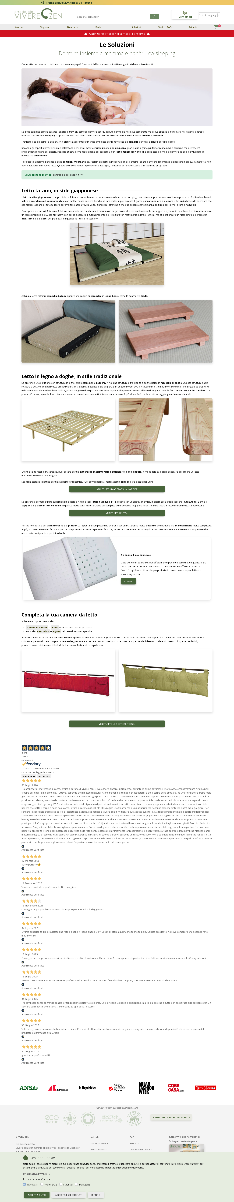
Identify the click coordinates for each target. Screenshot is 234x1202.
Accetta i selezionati (68, 1194)
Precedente (28, 776)
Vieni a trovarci (98, 1149)
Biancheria (73, 27)
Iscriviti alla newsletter (186, 1136)
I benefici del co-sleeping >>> (67, 174)
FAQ (132, 1137)
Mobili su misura (99, 1143)
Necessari (32, 1184)
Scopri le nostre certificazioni (171, 1117)
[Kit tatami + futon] (117, 253)
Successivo (44, 776)
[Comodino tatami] (68, 331)
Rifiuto (95, 1194)
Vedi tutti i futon (117, 513)
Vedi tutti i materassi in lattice (117, 489)
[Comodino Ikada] (166, 331)
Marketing (84, 1184)
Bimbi (98, 27)
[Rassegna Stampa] (28, 1088)
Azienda (193, 27)
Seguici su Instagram (184, 1141)
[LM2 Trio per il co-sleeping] (68, 429)
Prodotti (134, 1143)
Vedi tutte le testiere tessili (117, 723)
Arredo (19, 27)
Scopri (128, 581)
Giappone (45, 27)
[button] (154, 16)
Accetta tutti (37, 1194)
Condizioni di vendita (141, 1149)
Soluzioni (136, 27)
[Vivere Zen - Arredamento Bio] (38, 13)
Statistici (68, 1184)
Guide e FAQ (165, 27)
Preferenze (50, 1184)
